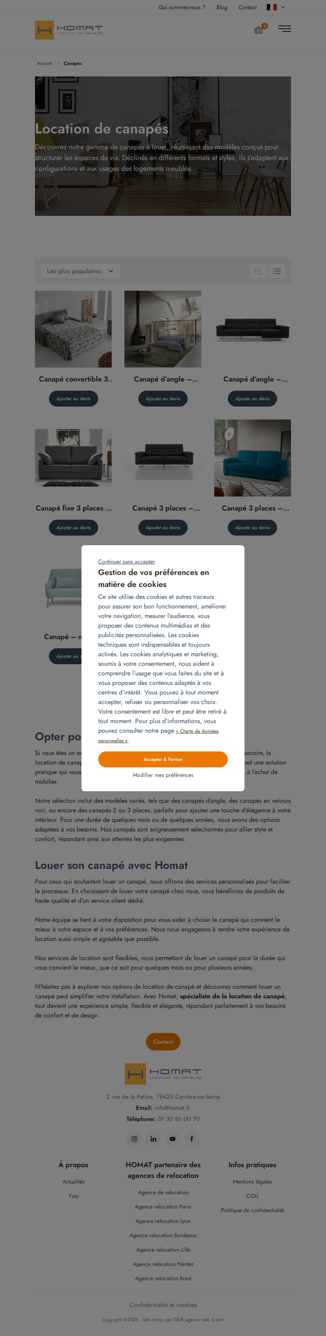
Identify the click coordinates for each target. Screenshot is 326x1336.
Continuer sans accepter (126, 561)
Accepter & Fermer (163, 759)
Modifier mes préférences (163, 775)
